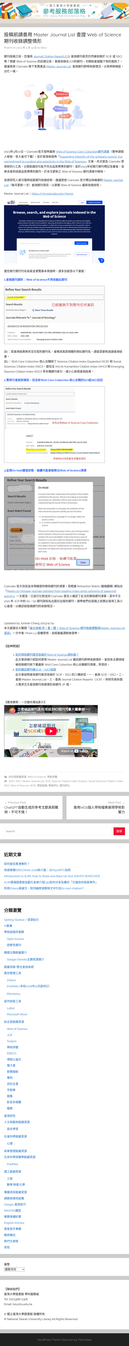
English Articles (14, 1223)
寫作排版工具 (12, 1001)
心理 (10, 1143)
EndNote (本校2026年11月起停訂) (28, 986)
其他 (7, 1247)
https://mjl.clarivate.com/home (52, 193)
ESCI (18, 781)
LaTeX (11, 1008)
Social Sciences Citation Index (106, 781)
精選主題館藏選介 (15, 952)
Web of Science (37, 776)
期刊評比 (65, 785)
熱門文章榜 (11, 1241)
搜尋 (119, 831)
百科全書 (12, 1084)
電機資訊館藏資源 (15, 1192)
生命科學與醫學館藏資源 (19, 1157)
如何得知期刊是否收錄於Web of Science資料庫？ (47, 654)
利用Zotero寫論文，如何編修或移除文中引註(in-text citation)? (44, 888)
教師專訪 (9, 1235)
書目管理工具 (12, 973)
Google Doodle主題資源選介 (25, 959)
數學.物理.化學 (16, 1184)
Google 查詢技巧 (15, 1204)
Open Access (15, 939)
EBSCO (11, 1053)
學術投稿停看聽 (14, 932)
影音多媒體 (14, 1102)
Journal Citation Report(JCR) (51, 56)
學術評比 (53, 785)
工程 (10, 1178)
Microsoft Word (17, 1014)
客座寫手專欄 (12, 1229)
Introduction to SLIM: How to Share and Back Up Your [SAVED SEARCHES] (52, 876)
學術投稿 (42, 785)
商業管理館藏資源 (15, 1151)
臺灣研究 (9, 1116)
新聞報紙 (12, 1071)
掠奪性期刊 (14, 945)
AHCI (12, 781)
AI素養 (8, 925)
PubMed (12, 1164)
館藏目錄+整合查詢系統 (19, 967)
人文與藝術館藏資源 (17, 1122)
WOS (33, 785)
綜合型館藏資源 (17, 776)
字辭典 (11, 1090)
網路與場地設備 (14, 1198)
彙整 (7, 1264)
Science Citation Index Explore (69, 781)
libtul (44, 47)
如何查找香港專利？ (17, 864)
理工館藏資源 (12, 1171)
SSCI (6, 785)
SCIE (48, 781)
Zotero (11, 980)
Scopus (11, 1041)
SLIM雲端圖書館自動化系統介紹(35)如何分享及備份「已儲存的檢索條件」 (51, 882)
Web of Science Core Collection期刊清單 (82, 151)
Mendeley (13, 993)
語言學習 (12, 1129)
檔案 (10, 1108)
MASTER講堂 (12, 1210)
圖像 (10, 1096)
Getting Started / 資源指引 (21, 919)
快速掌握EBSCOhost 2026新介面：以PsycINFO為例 (37, 870)
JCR (9, 1035)
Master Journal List (58, 66)
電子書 (11, 1065)
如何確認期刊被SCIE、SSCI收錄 (35, 669)
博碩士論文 (14, 1059)
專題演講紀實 (12, 1216)
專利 (10, 1077)
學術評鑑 (52, 776)
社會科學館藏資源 (15, 1136)
